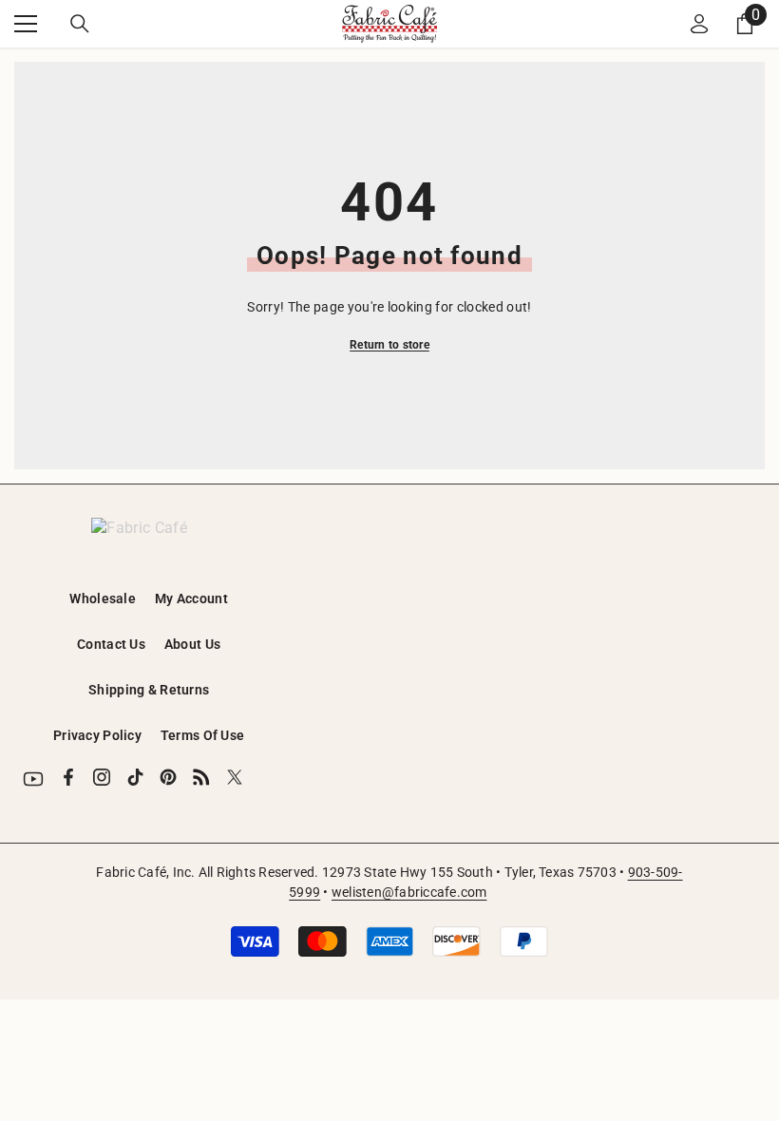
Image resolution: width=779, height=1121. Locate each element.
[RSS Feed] (201, 777)
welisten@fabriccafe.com (409, 892)
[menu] (25, 23)
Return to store (389, 345)
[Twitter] (234, 777)
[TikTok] (134, 777)
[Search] (79, 23)
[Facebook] (68, 777)
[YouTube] (33, 779)
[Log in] (699, 23)
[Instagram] (101, 777)
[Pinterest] (168, 777)
